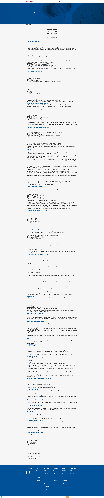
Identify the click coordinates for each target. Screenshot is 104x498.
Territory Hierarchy (72, 477)
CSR (53, 476)
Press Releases (64, 470)
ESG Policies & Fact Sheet (56, 479)
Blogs (62, 479)
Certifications (37, 479)
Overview (54, 470)
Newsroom (63, 468)
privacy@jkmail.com (32, 344)
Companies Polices (46, 479)
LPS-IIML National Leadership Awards (38, 481)
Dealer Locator (72, 470)
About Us (37, 470)
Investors (45, 475)
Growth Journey (38, 473)
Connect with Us (73, 468)
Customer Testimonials (65, 480)
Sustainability (55, 468)
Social (54, 473)
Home (27, 24)
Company (37, 468)
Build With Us (46, 473)
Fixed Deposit (46, 489)
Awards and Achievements (39, 477)
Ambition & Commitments (56, 477)
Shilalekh (63, 483)
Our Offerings (46, 468)
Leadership (37, 476)
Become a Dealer (72, 473)
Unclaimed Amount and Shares (47, 487)
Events (62, 476)
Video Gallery (63, 473)
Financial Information (47, 483)
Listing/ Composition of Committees (47, 481)
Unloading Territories (73, 476)
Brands (45, 470)
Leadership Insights (64, 477)
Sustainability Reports (56, 480)
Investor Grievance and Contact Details (47, 491)
